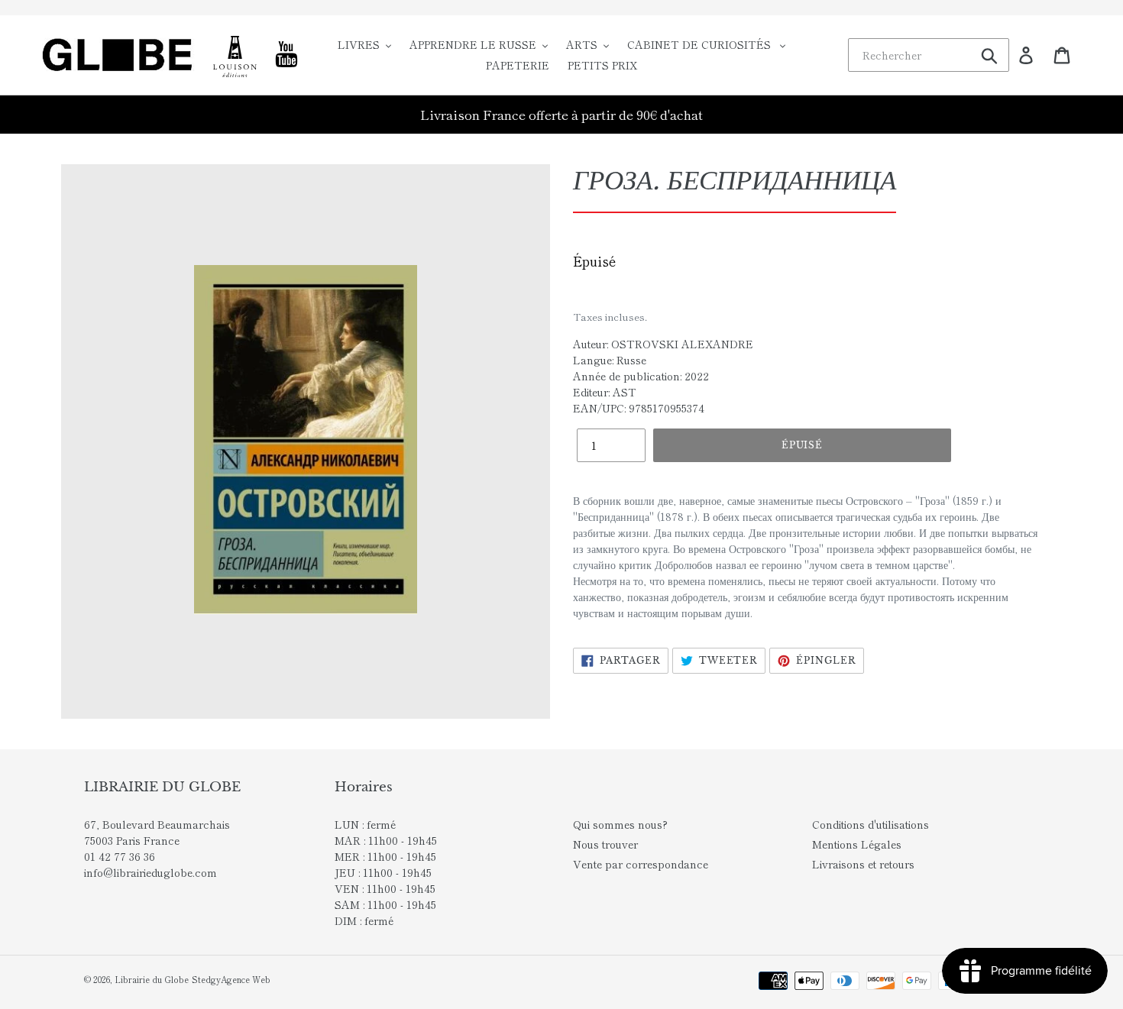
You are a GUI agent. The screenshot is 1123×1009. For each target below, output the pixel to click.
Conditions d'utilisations (870, 824)
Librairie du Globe (152, 979)
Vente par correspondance (640, 864)
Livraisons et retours (863, 864)
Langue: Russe (609, 359)
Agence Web (245, 979)
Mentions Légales (856, 844)
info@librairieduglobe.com (150, 872)
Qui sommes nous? (620, 824)
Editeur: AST (604, 391)
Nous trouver (605, 844)
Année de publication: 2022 (641, 375)
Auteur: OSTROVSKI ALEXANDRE (663, 343)
